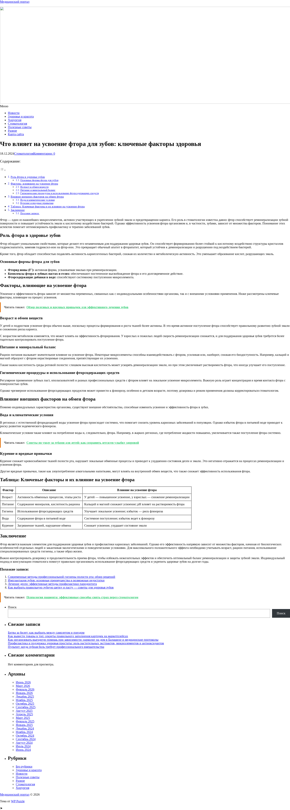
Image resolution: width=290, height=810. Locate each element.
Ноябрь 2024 (24, 732)
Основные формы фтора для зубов (39, 180)
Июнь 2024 (23, 749)
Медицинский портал (14, 1)
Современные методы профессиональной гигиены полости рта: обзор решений (61, 576)
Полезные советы (20, 127)
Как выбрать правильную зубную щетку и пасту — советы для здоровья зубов (61, 587)
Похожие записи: (29, 213)
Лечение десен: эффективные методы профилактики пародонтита (52, 584)
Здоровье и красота (21, 116)
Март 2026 (23, 686)
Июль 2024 (23, 746)
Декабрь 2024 (25, 728)
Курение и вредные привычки (36, 203)
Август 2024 (24, 742)
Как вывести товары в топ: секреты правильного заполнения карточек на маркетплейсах (68, 636)
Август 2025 (24, 710)
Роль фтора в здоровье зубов (28, 176)
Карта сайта (16, 134)
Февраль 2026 (25, 689)
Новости (14, 113)
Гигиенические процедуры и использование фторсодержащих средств (59, 193)
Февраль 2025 (25, 721)
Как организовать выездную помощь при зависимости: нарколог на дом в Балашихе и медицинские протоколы (83, 639)
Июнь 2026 (23, 682)
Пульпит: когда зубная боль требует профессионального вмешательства (56, 646)
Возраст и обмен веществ (34, 186)
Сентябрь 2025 (26, 707)
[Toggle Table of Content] (3, 170)
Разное (12, 130)
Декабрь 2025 (25, 696)
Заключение (18, 210)
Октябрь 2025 (25, 703)
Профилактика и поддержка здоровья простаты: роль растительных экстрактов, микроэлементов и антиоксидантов (86, 643)
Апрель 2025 (24, 714)
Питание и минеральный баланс (37, 190)
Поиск (12, 607)
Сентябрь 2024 (26, 739)
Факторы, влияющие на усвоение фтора (34, 183)
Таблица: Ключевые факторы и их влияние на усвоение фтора (48, 206)
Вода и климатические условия (37, 199)
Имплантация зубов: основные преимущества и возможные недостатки (56, 580)
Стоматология (17, 123)
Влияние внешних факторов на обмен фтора (37, 196)
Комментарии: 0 (44, 153)
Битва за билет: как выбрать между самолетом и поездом (46, 632)
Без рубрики (24, 766)
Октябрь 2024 (25, 735)
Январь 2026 (24, 693)
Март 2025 (23, 717)
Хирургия (14, 120)
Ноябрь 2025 (24, 700)
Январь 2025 (24, 725)
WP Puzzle (18, 801)
